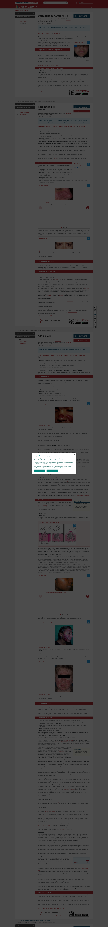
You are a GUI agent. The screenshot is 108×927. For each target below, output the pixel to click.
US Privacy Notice (46, 458)
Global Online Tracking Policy (57, 458)
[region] (54, 463)
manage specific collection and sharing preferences (64, 467)
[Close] (74, 454)
